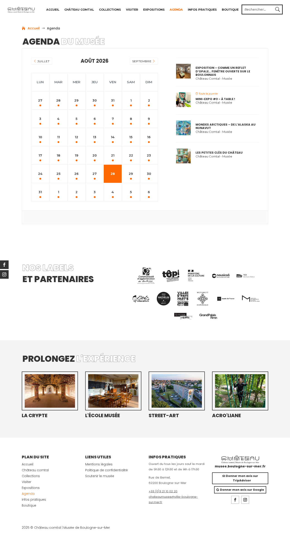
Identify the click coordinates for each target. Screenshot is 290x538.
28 (58, 100)
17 (40, 155)
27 (40, 100)
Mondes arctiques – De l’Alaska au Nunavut (226, 126)
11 (58, 137)
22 (131, 155)
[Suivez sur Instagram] (245, 500)
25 (58, 174)
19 (76, 155)
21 (112, 155)
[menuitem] (145, 276)
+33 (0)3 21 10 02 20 (163, 491)
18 (58, 155)
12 (76, 137)
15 (131, 137)
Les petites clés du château (219, 153)
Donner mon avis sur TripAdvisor (242, 478)
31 (112, 100)
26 (76, 174)
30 (94, 100)
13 (94, 137)
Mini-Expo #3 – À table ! (215, 99)
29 (76, 100)
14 (113, 137)
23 (149, 155)
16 (149, 137)
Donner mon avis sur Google (242, 490)
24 (40, 174)
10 (40, 137)
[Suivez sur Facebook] (235, 500)
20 (94, 155)
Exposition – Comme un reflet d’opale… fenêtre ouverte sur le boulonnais (223, 71)
